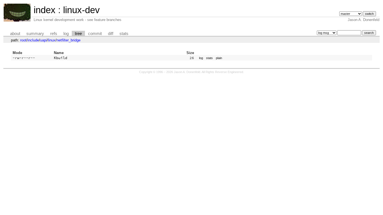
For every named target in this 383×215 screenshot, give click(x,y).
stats (123, 33)
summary (35, 33)
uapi (43, 40)
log (66, 33)
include (33, 40)
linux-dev (81, 10)
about (15, 33)
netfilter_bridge (68, 40)
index (45, 10)
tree (78, 33)
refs (53, 33)
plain (219, 58)
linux (52, 40)
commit (95, 33)
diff (110, 33)
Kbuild (60, 57)
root (23, 40)
